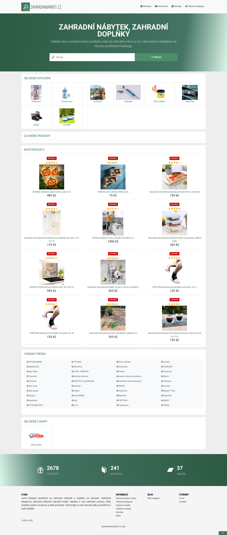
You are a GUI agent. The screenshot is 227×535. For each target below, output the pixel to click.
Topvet (121, 371)
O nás (181, 498)
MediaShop (34, 367)
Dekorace (147, 6)
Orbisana (167, 381)
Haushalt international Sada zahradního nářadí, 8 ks (113, 333)
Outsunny (167, 371)
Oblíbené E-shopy (35, 421)
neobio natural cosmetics (129, 376)
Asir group (33, 391)
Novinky (119, 512)
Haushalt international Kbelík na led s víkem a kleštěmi (113, 287)
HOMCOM (167, 367)
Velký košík (27, 520)
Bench (166, 376)
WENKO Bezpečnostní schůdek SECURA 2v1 (113, 238)
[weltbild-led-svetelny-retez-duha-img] (113, 176)
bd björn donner (81, 376)
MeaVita (122, 395)
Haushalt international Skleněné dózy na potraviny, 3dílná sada (174, 239)
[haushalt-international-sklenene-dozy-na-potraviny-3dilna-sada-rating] (174, 209)
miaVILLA (122, 391)
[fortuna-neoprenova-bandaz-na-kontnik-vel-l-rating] (174, 258)
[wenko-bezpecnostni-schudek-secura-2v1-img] (113, 223)
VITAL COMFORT (81, 371)
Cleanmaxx (123, 405)
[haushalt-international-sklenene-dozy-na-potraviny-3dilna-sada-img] (174, 223)
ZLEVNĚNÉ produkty (37, 136)
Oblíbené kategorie (37, 78)
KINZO (166, 405)
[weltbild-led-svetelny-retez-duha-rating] (113, 162)
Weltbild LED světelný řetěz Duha (113, 192)
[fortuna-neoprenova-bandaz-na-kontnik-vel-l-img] (174, 272)
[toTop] (223, 533)
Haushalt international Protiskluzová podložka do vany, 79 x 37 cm (51, 239)
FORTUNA (122, 400)
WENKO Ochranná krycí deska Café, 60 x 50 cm (51, 287)
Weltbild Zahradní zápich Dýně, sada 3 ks (51, 192)
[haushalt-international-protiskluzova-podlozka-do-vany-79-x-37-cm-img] (51, 223)
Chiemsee (122, 367)
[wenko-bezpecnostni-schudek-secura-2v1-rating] (113, 209)
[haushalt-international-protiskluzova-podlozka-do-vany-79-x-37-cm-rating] (51, 209)
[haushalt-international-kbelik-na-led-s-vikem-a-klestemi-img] (113, 272)
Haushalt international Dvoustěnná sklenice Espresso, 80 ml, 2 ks (174, 335)
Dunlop (166, 386)
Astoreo (77, 386)
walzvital (167, 395)
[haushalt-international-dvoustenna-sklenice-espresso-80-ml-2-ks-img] (174, 318)
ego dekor (33, 371)
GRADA (121, 386)
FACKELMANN (35, 362)
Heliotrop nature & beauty (129, 381)
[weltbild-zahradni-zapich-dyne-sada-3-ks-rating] (51, 162)
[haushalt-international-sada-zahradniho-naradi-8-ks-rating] (113, 304)
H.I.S (76, 405)
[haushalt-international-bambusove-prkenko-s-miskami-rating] (174, 162)
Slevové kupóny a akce (126, 498)
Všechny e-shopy (123, 509)
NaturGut (78, 367)
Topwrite (33, 376)
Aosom (166, 362)
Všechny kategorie (196, 6)
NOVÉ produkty (34, 149)
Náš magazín (154, 498)
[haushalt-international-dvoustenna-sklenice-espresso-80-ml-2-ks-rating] (174, 304)
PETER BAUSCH (36, 405)
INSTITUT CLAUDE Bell (84, 381)
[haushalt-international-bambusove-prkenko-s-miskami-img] (174, 176)
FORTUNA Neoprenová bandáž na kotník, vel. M (52, 333)
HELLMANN (79, 395)
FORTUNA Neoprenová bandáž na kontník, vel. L (174, 287)
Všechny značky (123, 505)
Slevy (118, 516)
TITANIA (77, 362)
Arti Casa (33, 386)
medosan (33, 400)
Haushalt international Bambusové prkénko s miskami (174, 192)
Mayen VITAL (169, 391)
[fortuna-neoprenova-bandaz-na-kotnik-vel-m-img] (51, 318)
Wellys (76, 391)
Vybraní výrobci (35, 354)
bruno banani (124, 362)
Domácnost (162, 6)
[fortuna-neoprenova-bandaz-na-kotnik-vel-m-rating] (51, 304)
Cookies (182, 502)
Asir (75, 400)
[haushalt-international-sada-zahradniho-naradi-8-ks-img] (113, 318)
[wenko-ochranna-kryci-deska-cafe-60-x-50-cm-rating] (51, 258)
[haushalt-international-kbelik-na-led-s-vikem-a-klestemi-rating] (113, 258)
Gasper (32, 395)
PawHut (32, 381)
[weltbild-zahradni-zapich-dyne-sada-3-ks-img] (51, 176)
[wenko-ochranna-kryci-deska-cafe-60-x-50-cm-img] (51, 272)
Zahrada (177, 6)
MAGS (166, 400)
